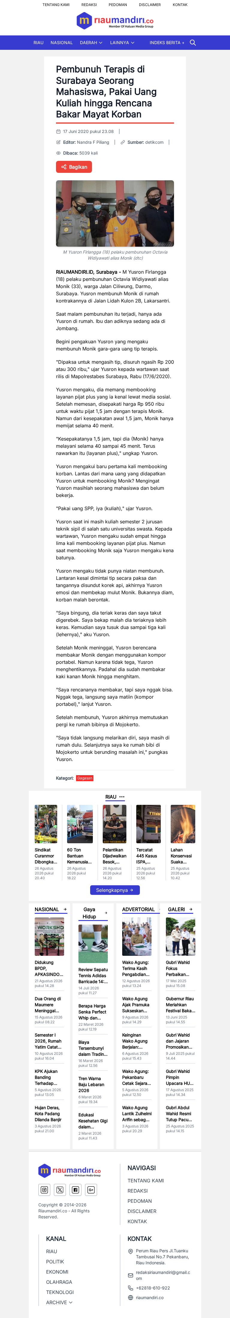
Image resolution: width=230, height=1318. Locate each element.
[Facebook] (75, 1190)
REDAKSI (89, 3)
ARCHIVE (56, 1302)
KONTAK (180, 3)
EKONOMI (57, 1272)
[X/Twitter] (60, 1190)
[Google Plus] (91, 1190)
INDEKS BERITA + (167, 42)
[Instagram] (44, 1190)
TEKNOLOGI (60, 1292)
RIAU (38, 42)
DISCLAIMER (150, 3)
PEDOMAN (118, 3)
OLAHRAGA (59, 1282)
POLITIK (55, 1262)
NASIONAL (62, 42)
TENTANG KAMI (56, 3)
